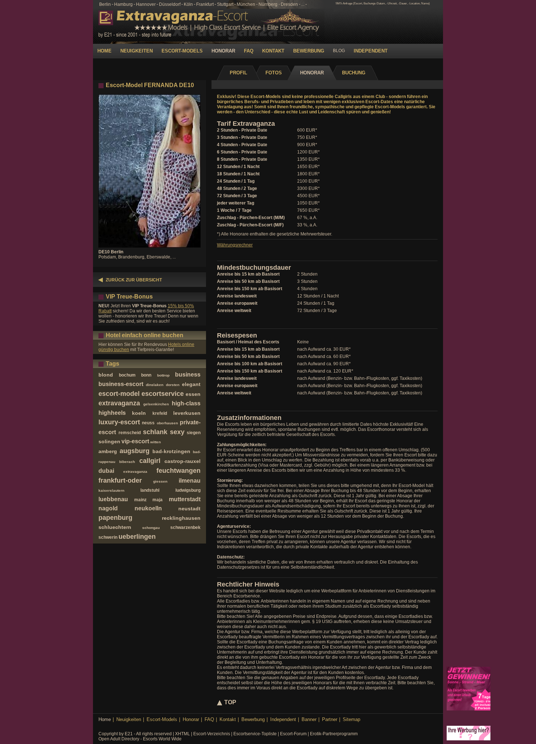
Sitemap (351, 719)
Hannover (146, 4)
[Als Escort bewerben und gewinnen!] (468, 709)
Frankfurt (205, 4)
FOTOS (273, 72)
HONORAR (223, 51)
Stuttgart (225, 4)
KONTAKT (273, 51)
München (246, 4)
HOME (104, 51)
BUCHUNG (353, 72)
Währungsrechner (235, 245)
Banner (309, 719)
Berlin (105, 4)
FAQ (248, 51)
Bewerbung (253, 719)
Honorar (191, 719)
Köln (188, 4)
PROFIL (238, 72)
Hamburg (123, 4)
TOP (230, 702)
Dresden (289, 4)
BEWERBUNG (308, 51)
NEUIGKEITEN (136, 51)
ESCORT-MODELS (182, 51)
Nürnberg (268, 4)
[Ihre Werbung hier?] (468, 738)
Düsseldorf (169, 4)
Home (104, 719)
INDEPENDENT (371, 51)
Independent (283, 719)
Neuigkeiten (128, 719)
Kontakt (228, 719)
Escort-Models (162, 719)
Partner (329, 719)
